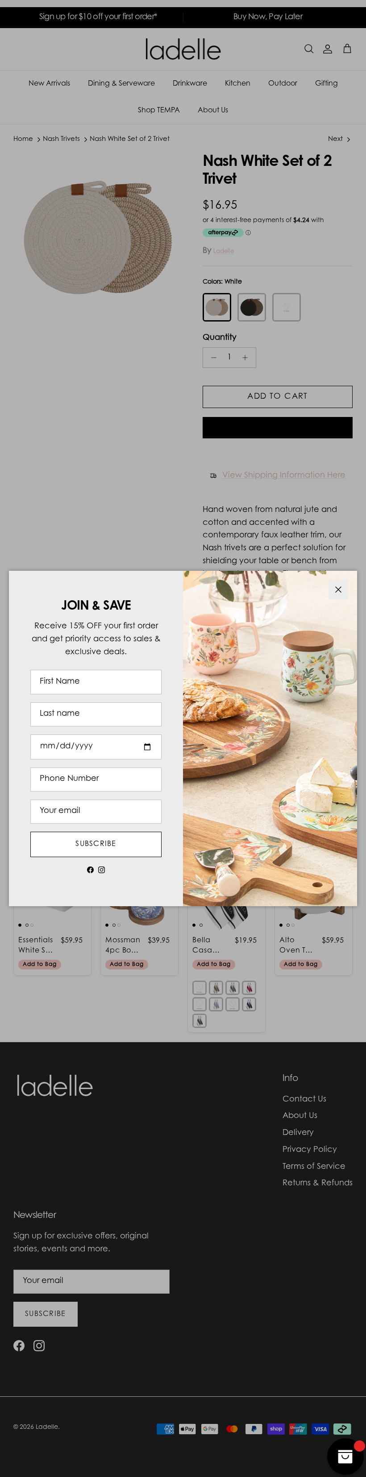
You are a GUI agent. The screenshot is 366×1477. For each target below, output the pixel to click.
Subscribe (95, 844)
